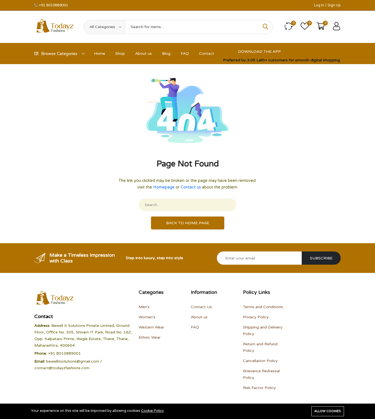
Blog (166, 53)
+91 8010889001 (53, 5)
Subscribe (321, 258)
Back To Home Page (187, 223)
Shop (120, 53)
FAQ (185, 53)
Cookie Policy (152, 411)
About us (143, 53)
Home (99, 53)
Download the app (259, 51)
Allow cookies (327, 411)
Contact (206, 53)
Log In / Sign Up (327, 5)
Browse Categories (59, 53)
